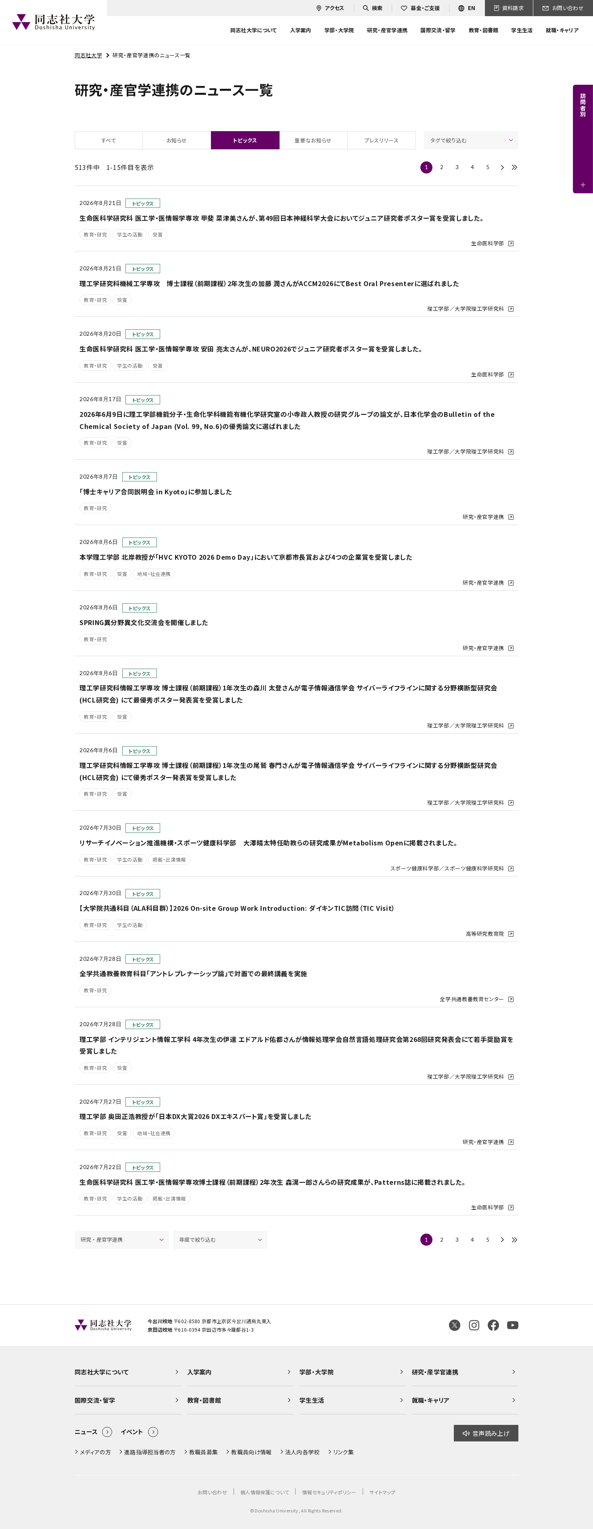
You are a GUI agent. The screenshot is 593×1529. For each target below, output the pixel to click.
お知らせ (177, 140)
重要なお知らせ (313, 140)
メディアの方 (95, 1452)
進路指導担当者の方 (150, 1452)
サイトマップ (382, 1492)
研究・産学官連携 (435, 1372)
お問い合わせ (212, 1492)
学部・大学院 (316, 1372)
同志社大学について (102, 1372)
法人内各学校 (302, 1452)
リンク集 (343, 1452)
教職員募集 (203, 1452)
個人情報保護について (264, 1492)
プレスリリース (381, 140)
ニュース (86, 1431)
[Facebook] (493, 1325)
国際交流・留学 (95, 1400)
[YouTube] (512, 1325)
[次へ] (502, 167)
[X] (454, 1325)
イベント (132, 1431)
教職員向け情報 (251, 1452)
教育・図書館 (204, 1400)
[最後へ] (514, 167)
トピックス (245, 140)
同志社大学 (88, 55)
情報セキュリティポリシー (329, 1492)
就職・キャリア (431, 1400)
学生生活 (311, 1400)
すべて (109, 140)
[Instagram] (474, 1325)
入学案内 (199, 1372)
